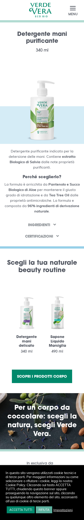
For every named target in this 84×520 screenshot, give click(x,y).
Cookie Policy (15, 485)
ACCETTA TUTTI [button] (20, 510)
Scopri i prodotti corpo (42, 376)
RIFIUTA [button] (44, 510)
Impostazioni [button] (63, 510)
